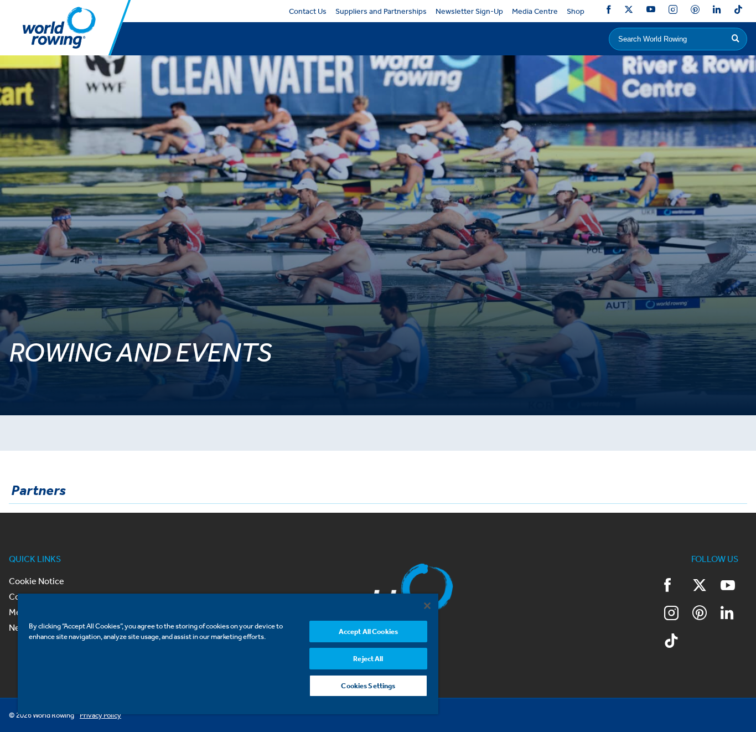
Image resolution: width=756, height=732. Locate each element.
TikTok (738, 11)
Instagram (673, 11)
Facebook (609, 11)
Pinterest (695, 11)
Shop (575, 11)
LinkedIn (717, 11)
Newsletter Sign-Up (469, 11)
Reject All (368, 658)
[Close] (427, 605)
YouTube (650, 11)
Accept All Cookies (368, 631)
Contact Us (308, 11)
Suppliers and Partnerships (381, 11)
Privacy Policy (100, 715)
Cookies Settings (368, 686)
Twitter (628, 11)
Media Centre (535, 11)
